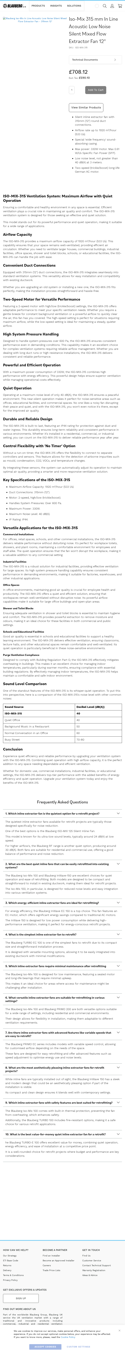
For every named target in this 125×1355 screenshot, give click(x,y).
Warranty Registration (93, 1270)
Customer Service (91, 1260)
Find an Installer (51, 1255)
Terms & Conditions (13, 1275)
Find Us (86, 1255)
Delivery (7, 1270)
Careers (47, 1265)
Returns (7, 1265)
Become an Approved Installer (58, 1260)
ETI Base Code (10, 1260)
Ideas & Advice (89, 1275)
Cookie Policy (68, 1337)
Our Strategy (9, 1255)
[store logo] (14, 6)
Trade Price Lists (51, 1270)
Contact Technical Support (96, 1265)
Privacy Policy (10, 1280)
